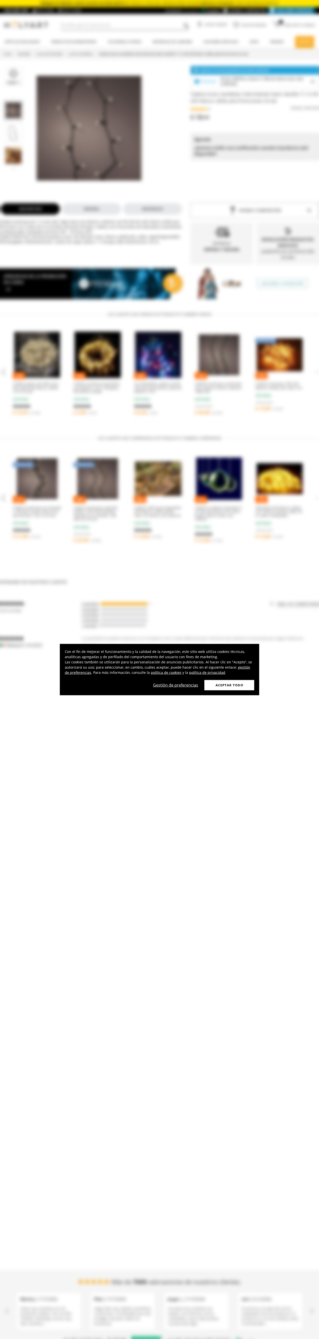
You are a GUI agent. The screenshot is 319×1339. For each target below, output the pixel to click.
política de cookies (166, 672)
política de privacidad (207, 672)
